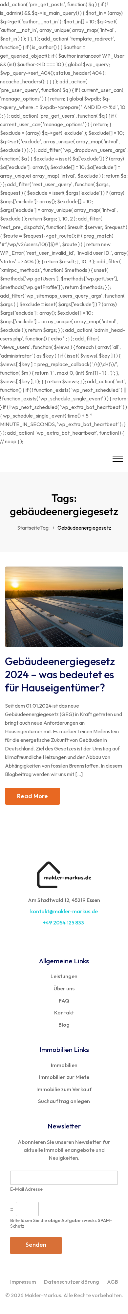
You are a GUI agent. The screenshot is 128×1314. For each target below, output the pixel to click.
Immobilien (64, 1065)
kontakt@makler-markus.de (64, 911)
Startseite (28, 527)
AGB (112, 1281)
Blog (64, 1024)
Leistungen (64, 976)
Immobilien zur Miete (64, 1077)
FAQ (64, 1000)
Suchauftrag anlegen (64, 1101)
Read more (32, 796)
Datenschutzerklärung (71, 1281)
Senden (36, 1244)
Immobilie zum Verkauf (64, 1089)
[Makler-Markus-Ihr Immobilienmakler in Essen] (54, 459)
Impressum (23, 1281)
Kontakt (64, 1012)
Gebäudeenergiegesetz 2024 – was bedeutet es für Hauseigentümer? (60, 674)
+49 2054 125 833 (64, 922)
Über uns (64, 988)
